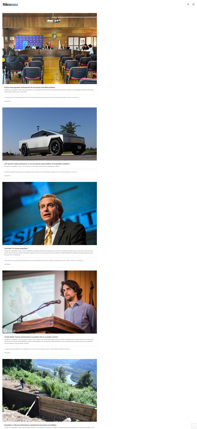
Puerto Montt (8, 92)
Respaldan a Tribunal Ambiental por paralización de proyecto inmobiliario (30, 425)
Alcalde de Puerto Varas (28, 339)
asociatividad (37, 90)
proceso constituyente (14, 255)
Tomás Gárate (19, 343)
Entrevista (15, 253)
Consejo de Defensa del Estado (67, 427)
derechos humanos (83, 251)
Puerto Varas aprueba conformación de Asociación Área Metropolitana (29, 87)
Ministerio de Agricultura (86, 339)
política (87, 253)
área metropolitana (27, 90)
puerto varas (15, 92)
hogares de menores (36, 253)
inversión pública (67, 90)
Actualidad (14, 90)
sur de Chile (23, 92)
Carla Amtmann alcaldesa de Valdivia (46, 427)
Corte (77, 427)
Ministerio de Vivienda (10, 341)
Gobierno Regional (24, 253)
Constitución (50, 251)
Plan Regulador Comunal (59, 341)
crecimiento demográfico (48, 339)
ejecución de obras (85, 427)
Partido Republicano (66, 253)
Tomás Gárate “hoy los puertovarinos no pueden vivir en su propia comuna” (31, 337)
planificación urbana (87, 90)
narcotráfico (56, 253)
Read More (7, 101)
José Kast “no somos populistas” (16, 248)
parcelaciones (48, 341)
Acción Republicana (27, 251)
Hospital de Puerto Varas (72, 339)
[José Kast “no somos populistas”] (49, 213)
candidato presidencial (39, 251)
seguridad (89, 341)
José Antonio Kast (47, 253)
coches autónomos (27, 166)
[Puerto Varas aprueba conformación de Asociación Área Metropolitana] (49, 48)
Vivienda (26, 343)
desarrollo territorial (46, 90)
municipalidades (76, 90)
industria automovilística (40, 166)
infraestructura (57, 90)
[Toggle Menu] (193, 4)
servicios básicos (9, 343)
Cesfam (38, 339)
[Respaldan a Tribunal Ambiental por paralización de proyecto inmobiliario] (49, 390)
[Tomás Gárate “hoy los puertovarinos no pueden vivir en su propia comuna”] (49, 302)
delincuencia (73, 251)
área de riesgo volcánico (29, 427)
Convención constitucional (62, 251)
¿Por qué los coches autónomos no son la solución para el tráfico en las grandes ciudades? (37, 164)
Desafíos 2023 (60, 339)
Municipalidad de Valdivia (24, 341)
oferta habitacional (37, 341)
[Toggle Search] (188, 4)
